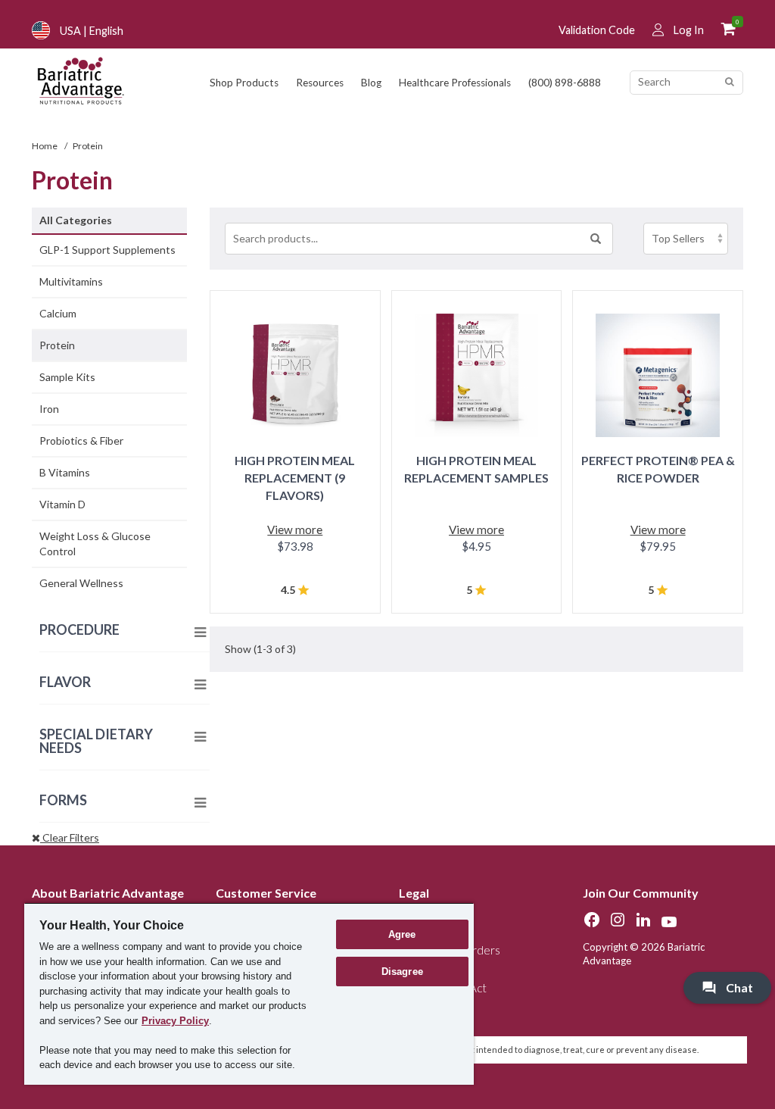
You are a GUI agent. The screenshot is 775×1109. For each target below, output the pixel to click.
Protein (57, 345)
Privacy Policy (175, 1020)
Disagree (402, 971)
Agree (402, 934)
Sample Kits (67, 376)
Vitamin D (62, 504)
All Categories (75, 220)
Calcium (57, 313)
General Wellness (81, 582)
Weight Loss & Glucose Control (95, 544)
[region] (249, 993)
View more (294, 529)
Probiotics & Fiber (81, 440)
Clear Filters (69, 837)
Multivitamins (71, 281)
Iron (49, 408)
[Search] (729, 82)
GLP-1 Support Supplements (107, 249)
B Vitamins (64, 472)
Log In (689, 29)
